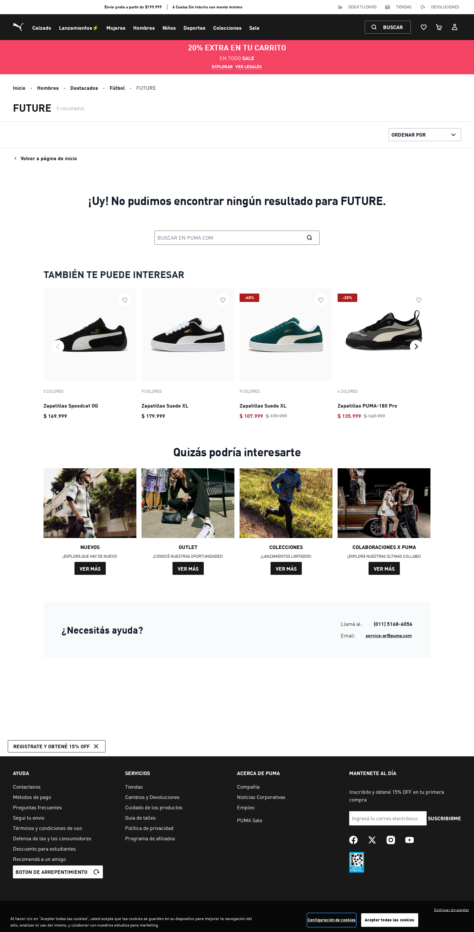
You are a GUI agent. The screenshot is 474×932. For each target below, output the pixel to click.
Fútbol (117, 88)
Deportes (194, 28)
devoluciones (445, 7)
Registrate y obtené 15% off (51, 746)
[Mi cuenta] (454, 27)
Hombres (144, 28)
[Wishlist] (423, 27)
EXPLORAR (222, 66)
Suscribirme (444, 818)
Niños (169, 28)
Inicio (19, 88)
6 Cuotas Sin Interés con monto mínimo (207, 7)
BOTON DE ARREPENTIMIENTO (51, 872)
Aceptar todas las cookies (389, 919)
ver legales (248, 66)
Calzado (41, 28)
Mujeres (115, 28)
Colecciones (227, 28)
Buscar (393, 27)
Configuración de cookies (332, 919)
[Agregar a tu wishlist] (124, 299)
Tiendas (403, 7)
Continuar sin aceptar (451, 909)
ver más (90, 568)
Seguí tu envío (362, 7)
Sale (254, 28)
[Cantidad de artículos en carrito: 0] (439, 27)
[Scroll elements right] (416, 346)
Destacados (84, 88)
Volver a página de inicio (49, 158)
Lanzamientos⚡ (79, 28)
